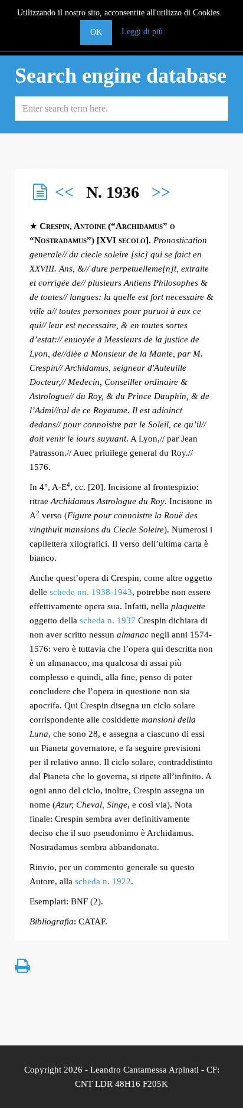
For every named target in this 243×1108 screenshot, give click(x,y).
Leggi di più (142, 31)
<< (64, 192)
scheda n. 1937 (108, 620)
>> (161, 192)
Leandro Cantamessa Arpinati (144, 1069)
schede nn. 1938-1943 (91, 592)
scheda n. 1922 (103, 881)
